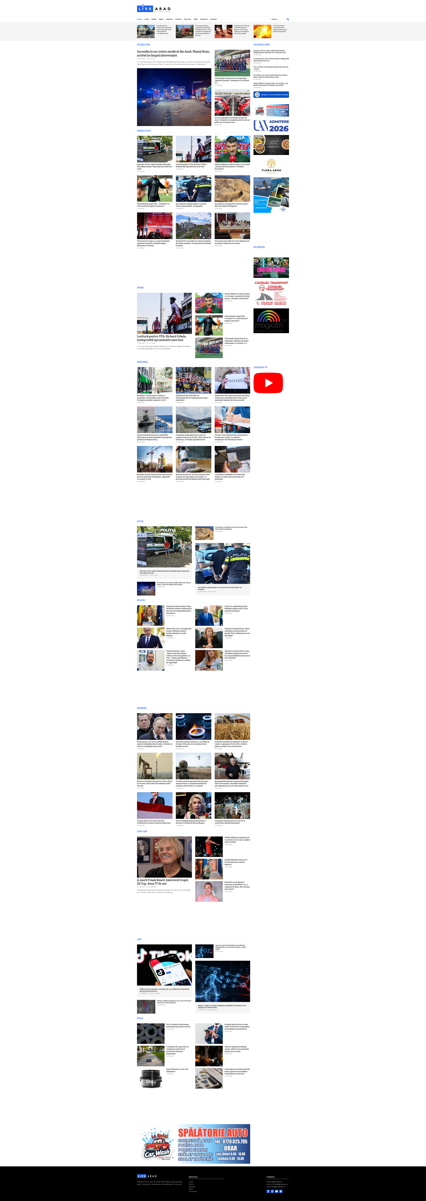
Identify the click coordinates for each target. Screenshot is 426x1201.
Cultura (178, 19)
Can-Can (187, 19)
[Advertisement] (232, 8)
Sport (161, 19)
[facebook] (268, 1191)
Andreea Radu (152, 887)
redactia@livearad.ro (274, 1182)
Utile (195, 19)
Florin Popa (151, 58)
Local (147, 19)
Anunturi (204, 19)
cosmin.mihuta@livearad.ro (277, 1184)
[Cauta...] (288, 19)
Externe (169, 19)
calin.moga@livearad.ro (275, 1187)
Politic (153, 19)
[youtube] (277, 1191)
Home (139, 19)
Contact (213, 19)
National (192, 1187)
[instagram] (272, 1191)
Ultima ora (193, 1191)
